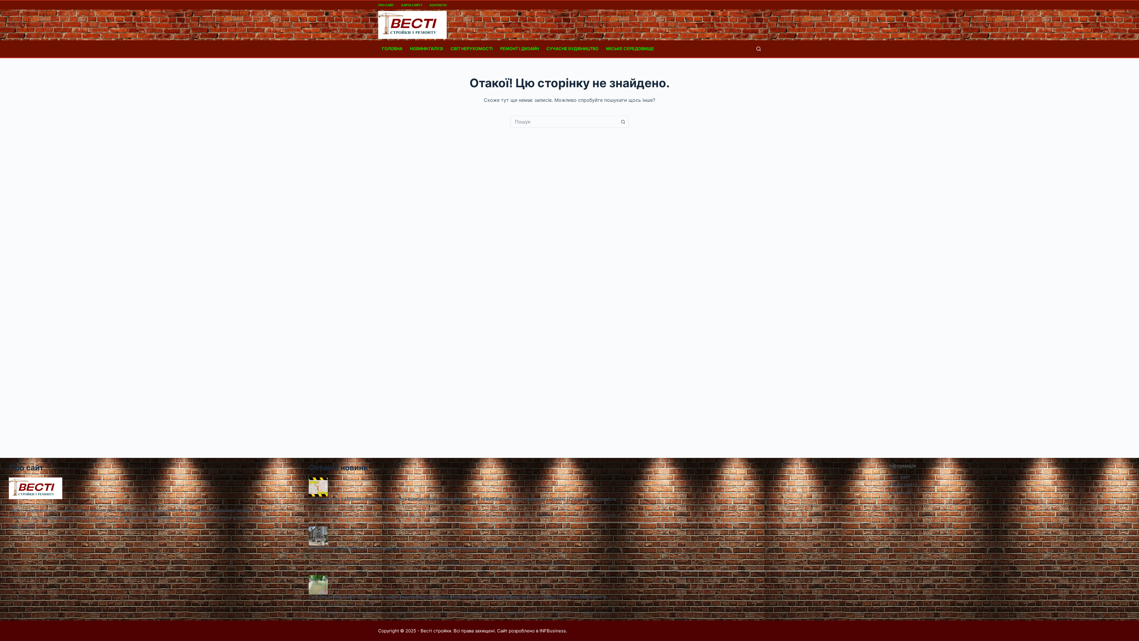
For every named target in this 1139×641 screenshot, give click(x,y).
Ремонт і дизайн (519, 48)
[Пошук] (758, 49)
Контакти (438, 5)
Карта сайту (411, 5)
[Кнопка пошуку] (623, 121)
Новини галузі (426, 48)
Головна (392, 48)
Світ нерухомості (472, 48)
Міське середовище (630, 48)
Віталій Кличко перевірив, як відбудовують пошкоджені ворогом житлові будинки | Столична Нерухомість (419, 547)
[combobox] (563, 122)
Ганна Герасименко (330, 506)
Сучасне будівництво (572, 48)
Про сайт (386, 5)
